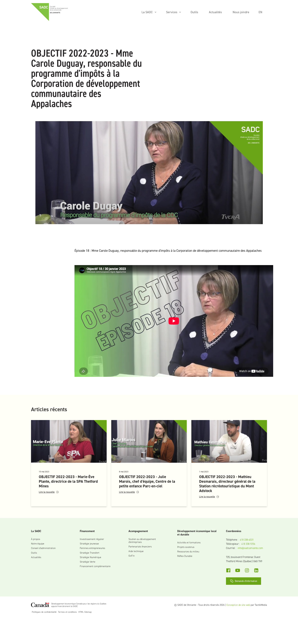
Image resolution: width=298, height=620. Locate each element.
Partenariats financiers (140, 546)
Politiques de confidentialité (44, 612)
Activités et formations (189, 542)
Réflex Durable (184, 556)
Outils (34, 552)
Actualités (36, 557)
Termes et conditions (67, 612)
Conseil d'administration (43, 548)
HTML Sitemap (85, 612)
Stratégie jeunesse (89, 543)
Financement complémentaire (95, 566)
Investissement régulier (92, 539)
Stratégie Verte (87, 561)
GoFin (132, 555)
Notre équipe (37, 543)
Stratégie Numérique (90, 557)
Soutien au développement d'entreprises (142, 541)
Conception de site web (238, 605)
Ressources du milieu (188, 551)
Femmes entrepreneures (92, 548)
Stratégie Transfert (89, 552)
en (260, 12)
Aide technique (136, 551)
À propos (35, 539)
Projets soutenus (185, 547)
